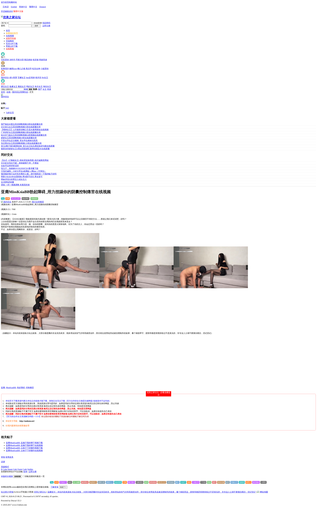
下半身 (203, 482)
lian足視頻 (30, 77)
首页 (8, 31)
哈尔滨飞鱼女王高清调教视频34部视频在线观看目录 (24, 135)
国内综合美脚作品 (20, 92)
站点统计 (5, 492)
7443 (7, 108)
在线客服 (10, 49)
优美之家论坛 (40, 492)
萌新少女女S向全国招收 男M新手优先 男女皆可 (21, 177)
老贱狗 (241, 482)
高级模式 (5, 467)
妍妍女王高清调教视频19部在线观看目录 (19, 138)
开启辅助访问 (7, 11)
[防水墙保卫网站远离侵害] (258, 492)
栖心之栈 (21, 69)
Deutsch (42, 7)
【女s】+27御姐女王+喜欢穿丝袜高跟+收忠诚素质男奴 (25, 160)
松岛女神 (36, 69)
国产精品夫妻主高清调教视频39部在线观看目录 (22, 124)
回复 (3, 462)
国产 (40, 89)
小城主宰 (196, 482)
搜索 (26, 89)
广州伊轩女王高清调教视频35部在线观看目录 (21, 132)
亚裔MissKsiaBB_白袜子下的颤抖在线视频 (24, 450)
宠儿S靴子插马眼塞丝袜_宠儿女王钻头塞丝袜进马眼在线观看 (28, 146)
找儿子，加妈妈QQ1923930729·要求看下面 (19, 168)
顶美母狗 (118, 482)
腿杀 (69, 482)
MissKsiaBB (16, 198)
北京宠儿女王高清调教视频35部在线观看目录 (21, 127)
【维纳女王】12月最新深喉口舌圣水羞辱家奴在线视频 (25, 130)
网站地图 (264, 492)
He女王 (45, 77)
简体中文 (23, 7)
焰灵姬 (36, 60)
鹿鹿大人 (109, 482)
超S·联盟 (13, 77)
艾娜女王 (22, 77)
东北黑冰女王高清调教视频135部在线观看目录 (21, 143)
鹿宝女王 (5, 86)
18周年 (263, 482)
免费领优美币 (12, 33)
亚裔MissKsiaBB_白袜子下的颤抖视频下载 (24, 448)
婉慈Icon (13, 69)
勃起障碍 (25, 198)
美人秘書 (76, 482)
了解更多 (54, 487)
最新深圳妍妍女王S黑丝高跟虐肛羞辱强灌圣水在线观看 (25, 149)
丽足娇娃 (28, 60)
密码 (3, 26)
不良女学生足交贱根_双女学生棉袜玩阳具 (19, 140)
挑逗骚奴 (256, 482)
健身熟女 (85, 482)
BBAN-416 (162, 482)
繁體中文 (33, 7)
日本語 (6, 7)
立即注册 (46, 26)
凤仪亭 (29, 69)
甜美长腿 (221, 482)
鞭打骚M (131, 482)
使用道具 (9, 457)
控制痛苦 (34, 198)
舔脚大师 (101, 482)
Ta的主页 (10, 113)
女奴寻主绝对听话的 (10, 166)
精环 (214, 482)
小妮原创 (45, 69)
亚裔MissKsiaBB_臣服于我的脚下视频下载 (24, 443)
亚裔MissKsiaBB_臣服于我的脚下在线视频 (24, 445)
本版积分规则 (7, 476)
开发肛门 (63, 482)
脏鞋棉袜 (153, 482)
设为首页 (5, 2)
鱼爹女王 (13, 86)
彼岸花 (38, 77)
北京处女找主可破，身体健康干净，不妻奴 (20, 163)
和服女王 (234, 482)
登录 (25, 472)
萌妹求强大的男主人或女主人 (14, 179)
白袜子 (183, 482)
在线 (9, 92)
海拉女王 (47, 86)
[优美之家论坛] (11, 17)
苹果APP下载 (12, 46)
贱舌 (227, 482)
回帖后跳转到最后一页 (35, 476)
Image (10, 469)
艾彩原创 (5, 60)
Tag (3, 198)
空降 (124, 482)
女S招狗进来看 (7, 182)
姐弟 (146, 482)
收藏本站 (13, 2)
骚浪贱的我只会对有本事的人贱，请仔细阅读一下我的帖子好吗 (28, 174)
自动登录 (38, 23)
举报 (3, 457)
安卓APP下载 (12, 44)
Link (15, 469)
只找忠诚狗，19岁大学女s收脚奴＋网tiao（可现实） (23, 171)
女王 (45, 89)
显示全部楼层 (38, 202)
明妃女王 (30, 86)
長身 (209, 482)
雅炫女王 (22, 86)
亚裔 (7, 198)
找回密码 (46, 23)
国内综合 (5, 77)
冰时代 (12, 60)
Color (5, 469)
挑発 (189, 482)
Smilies (30, 469)
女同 (56, 482)
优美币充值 (11, 38)
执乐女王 (39, 86)
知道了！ (63, 487)
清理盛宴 (170, 482)
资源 (49, 89)
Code (25, 469)
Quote (19, 469)
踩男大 (248, 482)
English (14, 7)
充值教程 (10, 41)
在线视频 (10, 36)
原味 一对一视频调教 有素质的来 (15, 185)
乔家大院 (20, 60)
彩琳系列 (5, 69)
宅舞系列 (139, 482)
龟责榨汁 (93, 482)
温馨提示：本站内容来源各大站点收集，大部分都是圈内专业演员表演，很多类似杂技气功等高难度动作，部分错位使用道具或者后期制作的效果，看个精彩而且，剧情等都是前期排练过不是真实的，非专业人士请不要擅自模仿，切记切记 (152, 492)
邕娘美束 (43, 60)
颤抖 (177, 482)
